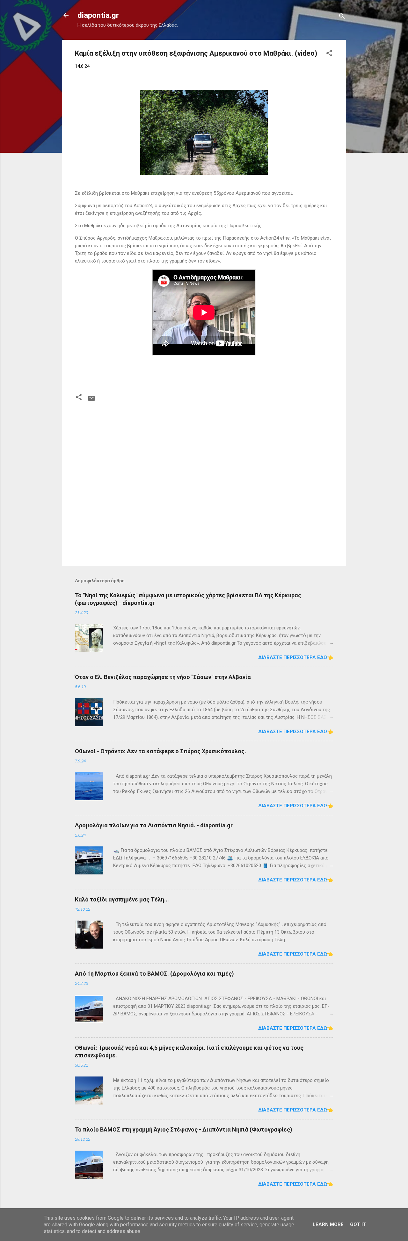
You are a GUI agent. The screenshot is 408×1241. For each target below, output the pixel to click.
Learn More (328, 1224)
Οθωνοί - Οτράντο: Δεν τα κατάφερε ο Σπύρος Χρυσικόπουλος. (160, 751)
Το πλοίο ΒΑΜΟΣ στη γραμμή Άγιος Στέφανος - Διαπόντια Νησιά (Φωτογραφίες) (183, 1129)
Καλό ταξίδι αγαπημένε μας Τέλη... (122, 899)
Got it (358, 1224)
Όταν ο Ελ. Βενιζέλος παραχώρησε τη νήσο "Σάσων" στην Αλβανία (163, 677)
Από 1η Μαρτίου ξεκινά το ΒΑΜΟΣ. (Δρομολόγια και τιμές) (154, 973)
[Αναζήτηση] (342, 17)
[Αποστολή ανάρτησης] (91, 400)
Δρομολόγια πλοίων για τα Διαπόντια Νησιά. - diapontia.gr (154, 825)
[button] (329, 54)
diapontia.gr (98, 15)
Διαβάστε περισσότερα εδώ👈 (295, 657)
